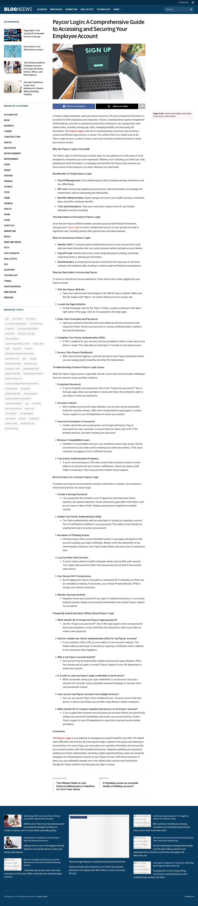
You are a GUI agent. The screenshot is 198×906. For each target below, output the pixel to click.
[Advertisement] (173, 61)
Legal (7, 220)
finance (28, 349)
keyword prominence (33, 374)
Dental (8, 142)
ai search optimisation (28, 329)
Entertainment (12, 153)
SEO (6, 264)
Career (8, 131)
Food (7, 192)
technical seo (12, 428)
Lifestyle (9, 225)
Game (7, 198)
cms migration (12, 339)
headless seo (30, 364)
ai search (10, 329)
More (116, 9)
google (33, 359)
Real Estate (87, 9)
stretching (34, 419)
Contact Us (183, 2)
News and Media (12, 242)
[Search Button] (191, 9)
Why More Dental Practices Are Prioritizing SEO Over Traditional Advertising (173, 839)
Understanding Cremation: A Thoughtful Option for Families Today (170, 817)
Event (7, 164)
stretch (22, 419)
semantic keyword (14, 403)
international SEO (31, 369)
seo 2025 (37, 403)
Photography (11, 253)
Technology (103, 9)
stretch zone (11, 423)
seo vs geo (10, 419)
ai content (30, 319)
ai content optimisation (16, 324)
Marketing (71, 9)
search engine (30, 394)
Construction (12, 137)
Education (10, 148)
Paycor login (76, 131)
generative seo (12, 359)
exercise (17, 349)
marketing (25, 389)
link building (11, 389)
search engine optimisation (18, 399)
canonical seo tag (26, 334)
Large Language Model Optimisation (22, 384)
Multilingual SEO (13, 394)
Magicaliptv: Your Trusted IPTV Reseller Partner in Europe (34, 33)
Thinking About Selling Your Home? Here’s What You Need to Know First (42, 839)
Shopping (9, 270)
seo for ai (29, 409)
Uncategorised (12, 286)
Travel (8, 281)
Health (8, 209)
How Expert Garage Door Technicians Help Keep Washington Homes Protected (173, 864)
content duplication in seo (18, 344)
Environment (11, 159)
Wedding (8, 297)
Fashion (8, 176)
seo (27, 403)
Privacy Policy (41, 897)
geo (24, 359)
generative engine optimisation (20, 354)
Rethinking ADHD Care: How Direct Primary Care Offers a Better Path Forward (42, 817)
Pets (6, 247)
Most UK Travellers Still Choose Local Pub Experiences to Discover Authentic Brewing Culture (42, 862)
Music (7, 236)
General (8, 203)
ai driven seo (36, 324)
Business (42, 9)
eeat (7, 349)
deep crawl (38, 344)
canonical (10, 334)
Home (7, 214)
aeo (7, 319)
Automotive (11, 115)
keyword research (14, 379)
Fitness (8, 187)
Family (7, 170)
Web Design (56, 9)
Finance (8, 181)
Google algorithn (13, 364)
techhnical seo (27, 423)
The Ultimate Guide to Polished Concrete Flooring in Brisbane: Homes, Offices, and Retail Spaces (34, 68)
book (7, 120)
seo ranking (11, 413)
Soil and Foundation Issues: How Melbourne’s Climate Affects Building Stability (33, 88)
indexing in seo (13, 369)
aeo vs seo (17, 319)
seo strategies (26, 413)
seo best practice (13, 409)
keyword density (13, 374)
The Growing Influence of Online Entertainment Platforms (97, 861)
